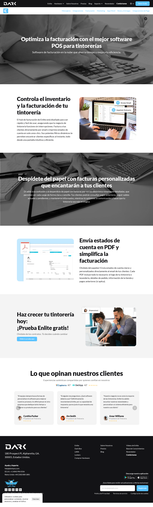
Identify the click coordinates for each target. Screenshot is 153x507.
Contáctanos (121, 3)
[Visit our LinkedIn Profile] (13, 489)
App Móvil (111, 11)
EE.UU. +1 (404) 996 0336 (15, 471)
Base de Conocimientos (135, 448)
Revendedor (109, 3)
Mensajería (66, 11)
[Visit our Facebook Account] (6, 489)
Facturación (90, 11)
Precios (83, 3)
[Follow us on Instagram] (9, 489)
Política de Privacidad (102, 493)
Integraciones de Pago (141, 11)
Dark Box (78, 448)
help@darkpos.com (12, 468)
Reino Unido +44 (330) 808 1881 (17, 474)
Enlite (49, 3)
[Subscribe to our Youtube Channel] (16, 489)
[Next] (135, 408)
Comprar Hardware (82, 458)
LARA (77, 452)
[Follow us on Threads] (20, 489)
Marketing (101, 11)
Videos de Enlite (132, 445)
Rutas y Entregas (123, 11)
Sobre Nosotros (72, 3)
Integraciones (78, 11)
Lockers (78, 455)
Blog (90, 3)
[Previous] (18, 408)
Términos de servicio (120, 493)
